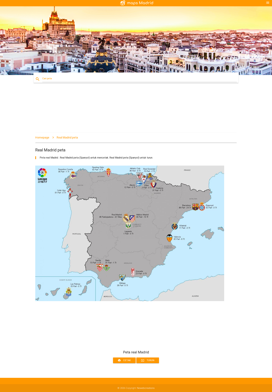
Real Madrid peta (67, 137)
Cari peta (47, 78)
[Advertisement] (129, 110)
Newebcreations (146, 388)
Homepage (42, 137)
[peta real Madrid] (129, 300)
